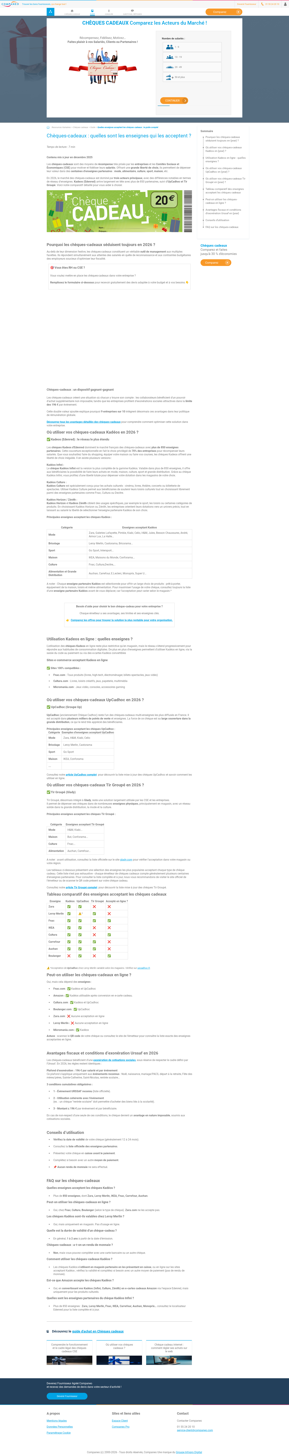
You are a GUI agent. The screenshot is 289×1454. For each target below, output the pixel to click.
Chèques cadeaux (80, 127)
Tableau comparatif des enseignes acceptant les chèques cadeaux (225, 191)
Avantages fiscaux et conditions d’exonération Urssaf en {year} (223, 211)
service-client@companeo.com (195, 1430)
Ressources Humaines (61, 127)
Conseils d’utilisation (217, 220)
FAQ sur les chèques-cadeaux (222, 227)
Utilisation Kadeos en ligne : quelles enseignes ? (226, 159)
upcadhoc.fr (143, 968)
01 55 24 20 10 (186, 1426)
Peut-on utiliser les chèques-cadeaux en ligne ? (221, 201)
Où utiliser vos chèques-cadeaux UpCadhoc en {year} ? (224, 170)
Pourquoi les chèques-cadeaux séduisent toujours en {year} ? (223, 139)
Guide (92, 127)
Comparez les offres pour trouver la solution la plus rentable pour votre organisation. (122, 620)
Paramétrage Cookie (59, 1432)
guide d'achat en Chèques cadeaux (98, 1331)
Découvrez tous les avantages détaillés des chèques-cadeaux (84, 421)
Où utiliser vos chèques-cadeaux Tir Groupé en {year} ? (225, 180)
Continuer (172, 100)
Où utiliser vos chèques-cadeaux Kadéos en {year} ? (224, 149)
